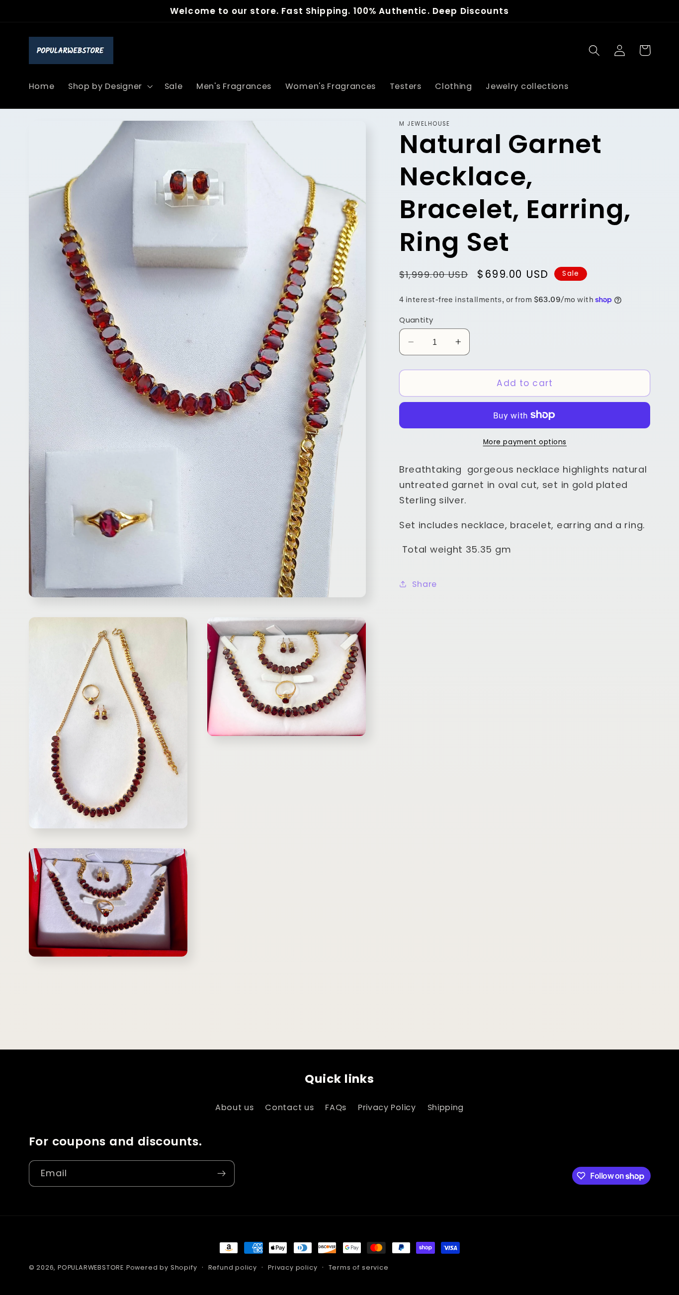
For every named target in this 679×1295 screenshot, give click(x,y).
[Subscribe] (221, 1173)
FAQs (335, 1107)
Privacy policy (292, 1267)
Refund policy (232, 1267)
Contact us (289, 1107)
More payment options (525, 442)
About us (234, 1107)
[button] (109, 86)
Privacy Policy (387, 1107)
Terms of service (359, 1267)
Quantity (416, 320)
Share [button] (424, 584)
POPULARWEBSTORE (91, 1267)
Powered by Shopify (161, 1267)
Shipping (445, 1107)
